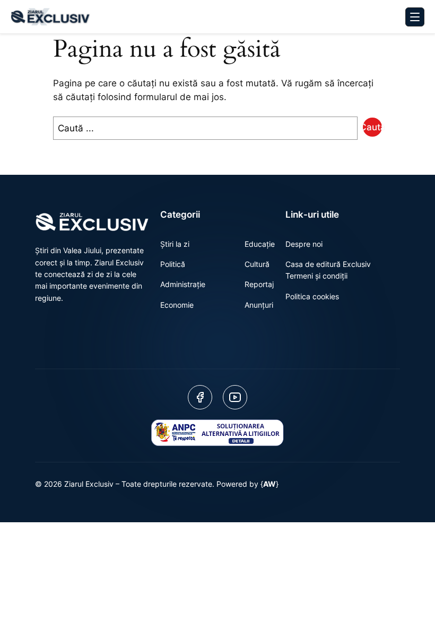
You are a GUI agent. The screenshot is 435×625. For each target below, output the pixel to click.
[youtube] (235, 397)
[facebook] (200, 397)
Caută (372, 127)
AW (269, 483)
